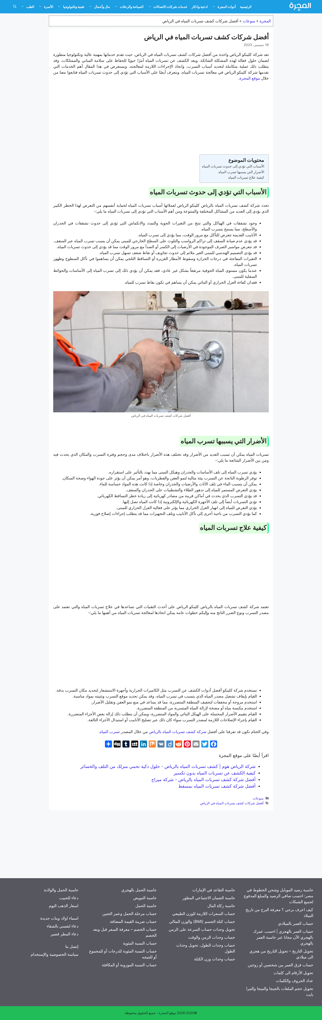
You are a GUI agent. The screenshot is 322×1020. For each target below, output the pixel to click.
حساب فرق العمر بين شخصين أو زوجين (280, 965)
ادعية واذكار (200, 7)
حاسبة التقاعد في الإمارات (213, 890)
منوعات (249, 21)
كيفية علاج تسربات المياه (246, 177)
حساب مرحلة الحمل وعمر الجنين (129, 913)
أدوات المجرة (227, 7)
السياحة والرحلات (131, 7)
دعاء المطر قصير (64, 934)
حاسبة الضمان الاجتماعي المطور (208, 897)
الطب (30, 7)
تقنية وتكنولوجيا (73, 7)
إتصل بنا (71, 946)
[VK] (161, 745)
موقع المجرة (249, 78)
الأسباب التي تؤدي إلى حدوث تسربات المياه (233, 166)
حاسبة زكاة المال (221, 905)
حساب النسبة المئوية (140, 943)
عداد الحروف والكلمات (294, 980)
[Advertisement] (161, 117)
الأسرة (48, 7)
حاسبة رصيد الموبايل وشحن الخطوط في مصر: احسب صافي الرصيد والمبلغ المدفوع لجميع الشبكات (278, 896)
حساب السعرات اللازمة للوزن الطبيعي (203, 913)
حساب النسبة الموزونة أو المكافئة (129, 965)
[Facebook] (213, 745)
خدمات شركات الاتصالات (170, 7)
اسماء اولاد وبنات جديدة (59, 918)
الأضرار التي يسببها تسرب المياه (241, 172)
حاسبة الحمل (146, 905)
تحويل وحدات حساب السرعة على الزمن (202, 929)
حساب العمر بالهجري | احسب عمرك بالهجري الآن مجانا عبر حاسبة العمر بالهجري (283, 937)
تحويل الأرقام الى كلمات (293, 972)
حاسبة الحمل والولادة (61, 890)
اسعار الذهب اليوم (63, 905)
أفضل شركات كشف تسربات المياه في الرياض (232, 803)
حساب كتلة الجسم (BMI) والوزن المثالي (202, 921)
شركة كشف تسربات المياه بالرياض (177, 731)
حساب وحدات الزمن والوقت (211, 937)
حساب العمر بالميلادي (295, 923)
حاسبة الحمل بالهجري (139, 890)
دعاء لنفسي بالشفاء (62, 926)
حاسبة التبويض (145, 897)
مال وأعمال (102, 7)
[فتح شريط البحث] (15, 6)
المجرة (265, 21)
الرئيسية (245, 7)
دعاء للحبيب (68, 897)
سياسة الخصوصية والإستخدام (54, 954)
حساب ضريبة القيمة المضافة (133, 921)
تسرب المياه (110, 731)
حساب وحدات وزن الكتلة (214, 959)
